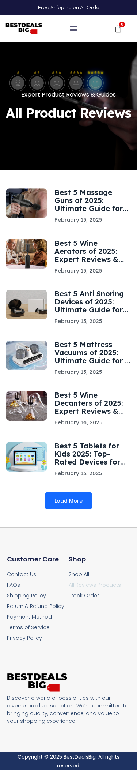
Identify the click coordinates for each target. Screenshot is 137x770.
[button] (74, 28)
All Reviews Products (95, 585)
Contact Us (21, 574)
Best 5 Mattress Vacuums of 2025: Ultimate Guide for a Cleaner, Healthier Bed (92, 353)
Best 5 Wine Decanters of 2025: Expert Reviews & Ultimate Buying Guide (88, 403)
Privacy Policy (24, 638)
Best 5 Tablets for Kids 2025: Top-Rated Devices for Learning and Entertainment (87, 454)
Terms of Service (28, 627)
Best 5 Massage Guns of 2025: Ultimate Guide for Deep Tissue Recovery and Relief (91, 200)
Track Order (84, 595)
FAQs (13, 585)
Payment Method (29, 616)
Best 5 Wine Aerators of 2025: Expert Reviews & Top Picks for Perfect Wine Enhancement (92, 251)
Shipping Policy (26, 595)
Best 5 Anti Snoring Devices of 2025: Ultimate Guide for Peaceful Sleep (89, 302)
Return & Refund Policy (35, 606)
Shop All (79, 574)
